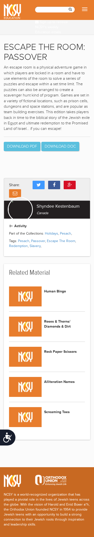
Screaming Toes (57, 412)
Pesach (65, 233)
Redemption (18, 246)
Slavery (35, 246)
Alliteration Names (59, 382)
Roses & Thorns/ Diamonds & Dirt (57, 324)
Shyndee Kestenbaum (58, 206)
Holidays (51, 233)
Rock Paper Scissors (60, 352)
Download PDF (22, 146)
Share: (14, 184)
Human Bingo (55, 291)
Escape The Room (61, 241)
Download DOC (60, 146)
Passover (38, 241)
